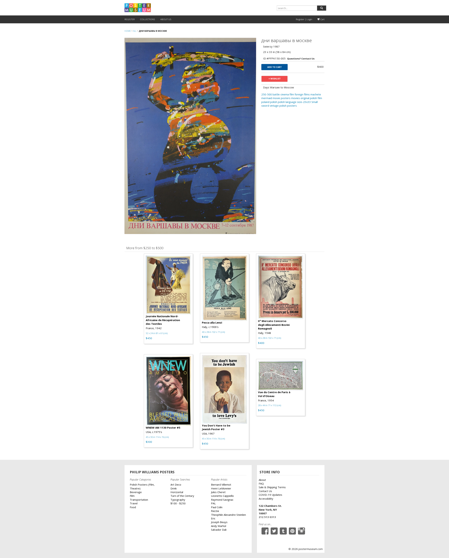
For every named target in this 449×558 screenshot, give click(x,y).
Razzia (215, 511)
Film (132, 496)
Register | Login (304, 19)
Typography (177, 499)
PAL (213, 503)
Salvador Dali (218, 529)
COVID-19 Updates (270, 494)
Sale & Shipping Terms (272, 487)
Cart (322, 19)
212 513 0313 (267, 517)
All (134, 30)
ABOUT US (165, 19)
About (262, 480)
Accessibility (266, 498)
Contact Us (265, 491)
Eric (213, 518)
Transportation (139, 499)
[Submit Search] (321, 8)
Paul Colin (216, 507)
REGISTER (130, 19)
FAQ (261, 483)
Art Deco (175, 484)
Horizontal (176, 492)
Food (133, 507)
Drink (173, 488)
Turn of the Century (182, 496)
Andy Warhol (218, 526)
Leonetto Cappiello (222, 496)
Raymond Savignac (222, 499)
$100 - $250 (178, 503)
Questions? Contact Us (300, 58)
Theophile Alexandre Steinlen (228, 514)
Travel (134, 503)
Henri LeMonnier (221, 488)
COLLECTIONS (147, 19)
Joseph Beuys (219, 522)
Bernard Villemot (221, 484)
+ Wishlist (275, 78)
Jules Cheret (218, 492)
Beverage (136, 492)
